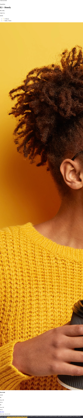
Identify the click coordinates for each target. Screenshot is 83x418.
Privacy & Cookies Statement (21, 417)
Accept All (9, 417)
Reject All (13, 417)
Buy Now (2, 411)
